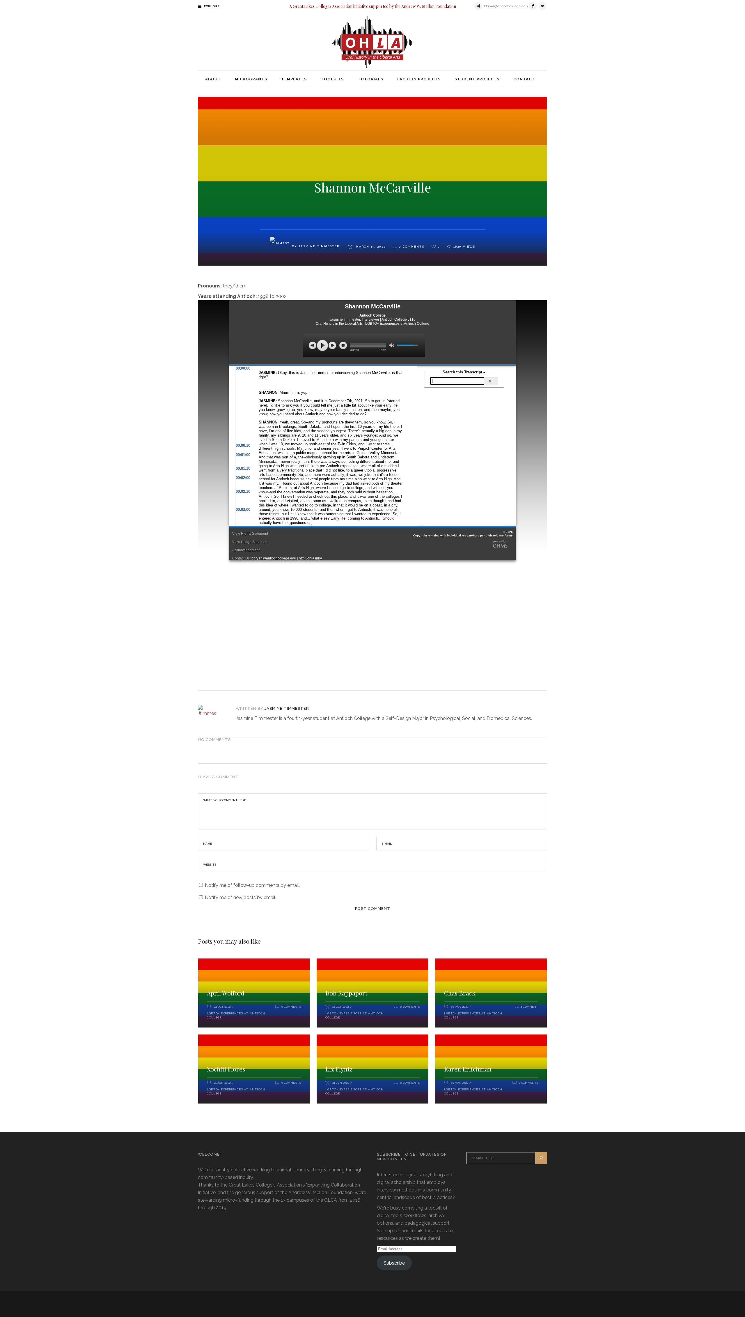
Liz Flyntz (338, 1069)
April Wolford (225, 993)
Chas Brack (460, 993)
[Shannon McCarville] (213, 714)
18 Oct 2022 (340, 1006)
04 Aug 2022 (459, 1006)
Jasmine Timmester (287, 708)
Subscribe (394, 1263)
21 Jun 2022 (222, 1082)
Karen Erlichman (468, 1069)
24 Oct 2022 (222, 1006)
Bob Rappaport (346, 993)
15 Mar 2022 (459, 1082)
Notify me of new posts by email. (240, 897)
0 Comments (291, 1006)
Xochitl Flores (226, 1069)
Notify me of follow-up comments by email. (252, 885)
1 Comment (529, 1006)
